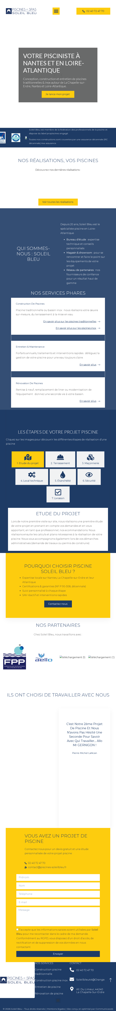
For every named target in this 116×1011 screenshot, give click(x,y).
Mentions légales (56, 1009)
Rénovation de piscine (49, 993)
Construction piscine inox (51, 980)
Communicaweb (104, 1009)
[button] (56, 11)
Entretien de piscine (48, 986)
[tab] (28, 459)
